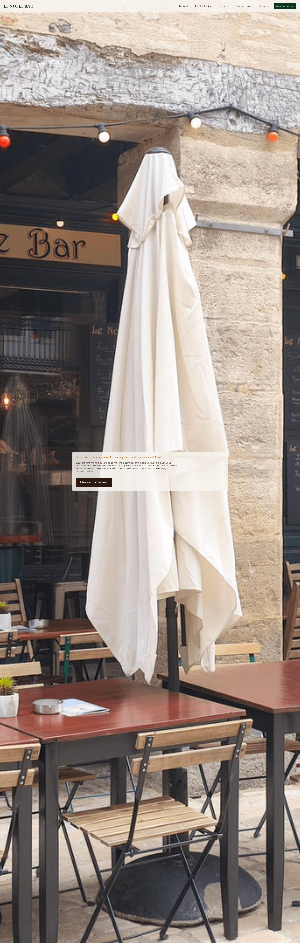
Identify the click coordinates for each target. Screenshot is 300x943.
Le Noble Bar (18, 6)
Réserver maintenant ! (94, 482)
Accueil (183, 6)
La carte (223, 6)
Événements (244, 6)
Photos (264, 6)
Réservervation (284, 6)
